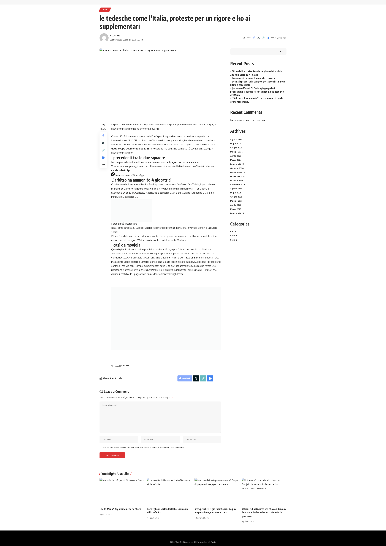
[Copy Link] (263, 37)
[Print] (268, 37)
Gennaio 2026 (237, 168)
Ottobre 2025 (236, 180)
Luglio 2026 (236, 143)
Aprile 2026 (235, 156)
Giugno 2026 (236, 147)
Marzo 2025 (235, 209)
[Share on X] (258, 37)
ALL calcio (115, 35)
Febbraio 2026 (237, 164)
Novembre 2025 (237, 176)
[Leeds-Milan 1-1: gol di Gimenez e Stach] (122, 491)
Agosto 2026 (236, 139)
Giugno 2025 (236, 197)
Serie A (233, 235)
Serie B (233, 240)
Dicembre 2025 (237, 172)
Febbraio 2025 (237, 213)
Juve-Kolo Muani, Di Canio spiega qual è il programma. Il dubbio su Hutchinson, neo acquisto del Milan (257, 91)
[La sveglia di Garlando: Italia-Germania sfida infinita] (169, 491)
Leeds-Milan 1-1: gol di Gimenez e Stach (120, 508)
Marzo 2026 (236, 160)
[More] (272, 37)
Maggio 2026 (236, 152)
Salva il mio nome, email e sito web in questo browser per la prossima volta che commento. (144, 447)
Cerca (281, 51)
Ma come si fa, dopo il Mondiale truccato (253, 78)
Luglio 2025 (235, 192)
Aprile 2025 (235, 205)
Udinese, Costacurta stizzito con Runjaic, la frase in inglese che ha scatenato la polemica (264, 512)
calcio (126, 365)
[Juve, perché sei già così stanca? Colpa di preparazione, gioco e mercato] (217, 491)
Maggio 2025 (236, 201)
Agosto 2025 (236, 188)
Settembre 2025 (237, 184)
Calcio (105, 9)
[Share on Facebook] (254, 37)
